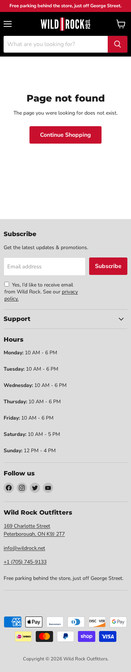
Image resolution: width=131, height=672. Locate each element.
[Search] (117, 44)
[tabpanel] (65, 24)
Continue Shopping (65, 135)
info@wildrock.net (24, 548)
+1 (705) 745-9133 (25, 561)
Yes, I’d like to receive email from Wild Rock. (38, 288)
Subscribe (108, 266)
